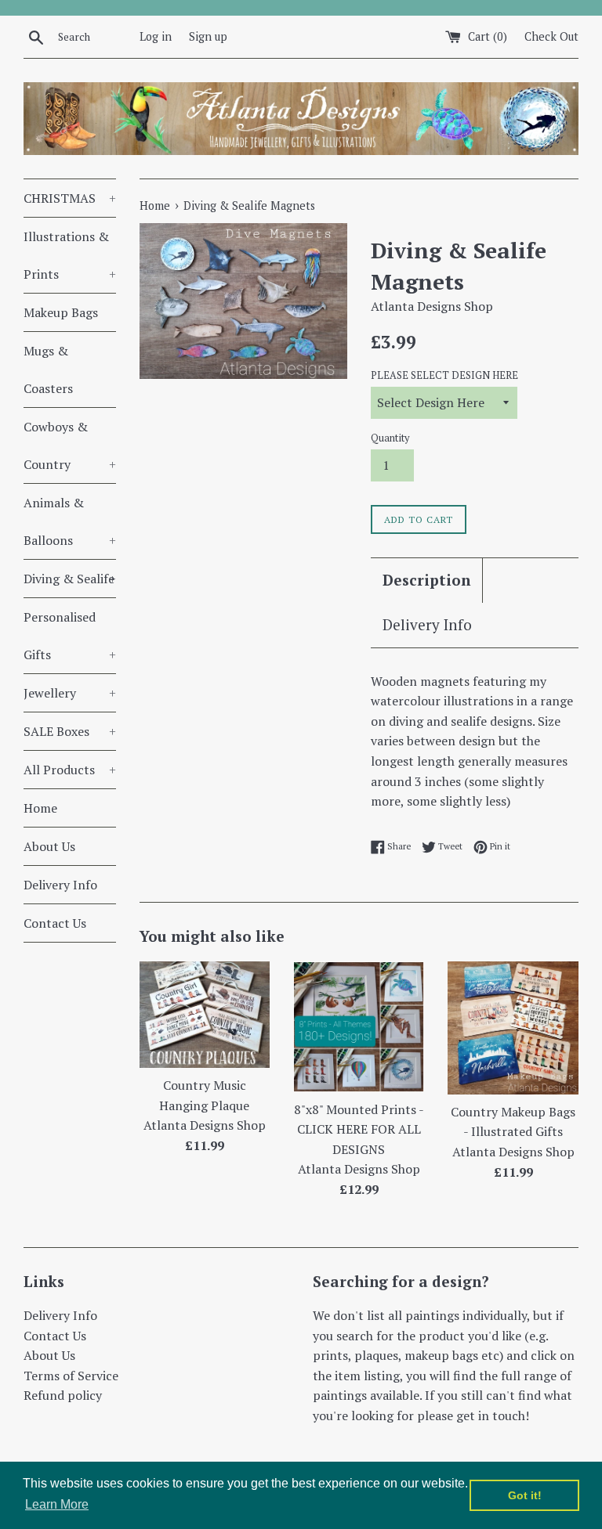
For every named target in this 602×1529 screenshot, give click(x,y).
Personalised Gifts (70, 635)
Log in (156, 36)
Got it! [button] (525, 1495)
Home (40, 808)
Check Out (551, 36)
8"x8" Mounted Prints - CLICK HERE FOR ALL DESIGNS (359, 1129)
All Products (70, 769)
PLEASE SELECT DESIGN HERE (444, 375)
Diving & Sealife (70, 578)
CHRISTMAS (70, 198)
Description (426, 580)
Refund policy (63, 1395)
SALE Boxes (70, 731)
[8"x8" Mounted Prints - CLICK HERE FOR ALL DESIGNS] (358, 1026)
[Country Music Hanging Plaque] (205, 1014)
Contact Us (55, 923)
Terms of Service (71, 1375)
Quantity (390, 438)
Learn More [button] (57, 1504)
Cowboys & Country (70, 445)
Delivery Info (60, 884)
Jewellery (70, 692)
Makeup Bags (61, 312)
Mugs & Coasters (48, 369)
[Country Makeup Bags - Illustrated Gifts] (513, 1027)
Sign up (208, 36)
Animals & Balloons (70, 521)
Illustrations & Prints (70, 255)
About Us (49, 846)
